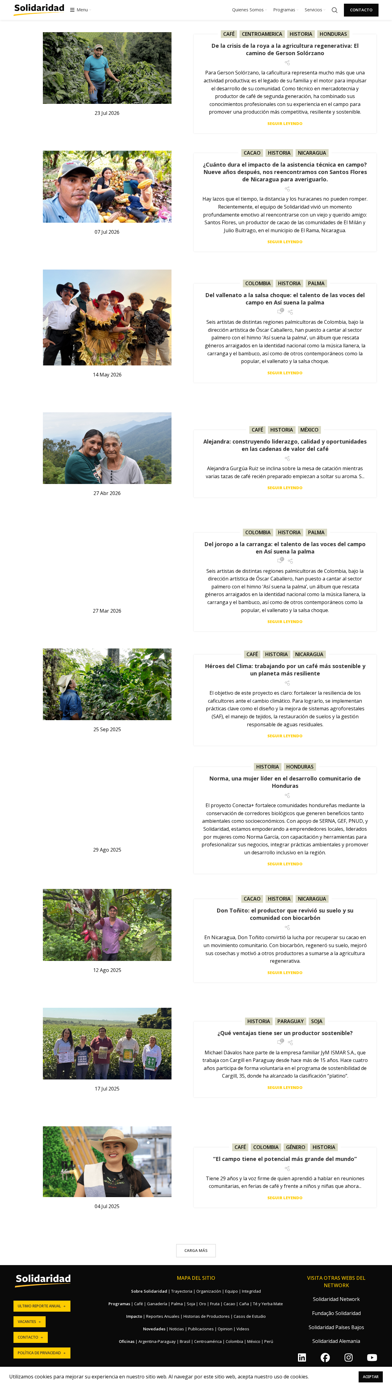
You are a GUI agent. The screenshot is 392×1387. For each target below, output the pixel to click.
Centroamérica (208, 1341)
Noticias (176, 1329)
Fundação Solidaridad (336, 1313)
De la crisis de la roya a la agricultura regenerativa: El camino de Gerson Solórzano (285, 49)
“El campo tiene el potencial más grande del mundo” (285, 1158)
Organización (208, 1291)
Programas (119, 1303)
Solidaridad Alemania (336, 1341)
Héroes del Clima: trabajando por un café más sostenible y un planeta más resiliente (285, 669)
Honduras (333, 34)
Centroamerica (262, 34)
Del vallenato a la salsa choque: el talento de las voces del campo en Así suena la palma (285, 298)
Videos (242, 1329)
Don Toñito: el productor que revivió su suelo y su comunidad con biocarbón (285, 914)
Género (295, 1147)
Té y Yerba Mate (268, 1303)
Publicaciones (201, 1329)
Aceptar (371, 1376)
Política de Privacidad (39, 1352)
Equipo (231, 1291)
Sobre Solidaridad (149, 1291)
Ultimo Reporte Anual (39, 1306)
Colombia (258, 283)
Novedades (154, 1329)
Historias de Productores (206, 1316)
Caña (244, 1303)
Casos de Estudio (250, 1316)
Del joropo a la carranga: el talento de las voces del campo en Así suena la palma (285, 547)
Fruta (215, 1303)
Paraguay (290, 1021)
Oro (202, 1303)
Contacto (361, 10)
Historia (301, 34)
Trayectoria (181, 1291)
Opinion (225, 1329)
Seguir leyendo (285, 124)
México (309, 429)
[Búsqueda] (335, 10)
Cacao (252, 152)
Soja (316, 1021)
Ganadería (157, 1303)
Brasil (185, 1341)
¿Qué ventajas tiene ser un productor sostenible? (285, 1033)
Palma (316, 283)
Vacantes (27, 1321)
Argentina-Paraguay (157, 1341)
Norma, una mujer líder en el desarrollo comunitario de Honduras (285, 782)
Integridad (251, 1291)
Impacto (134, 1316)
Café (229, 34)
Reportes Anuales (162, 1316)
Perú (268, 1341)
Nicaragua (312, 152)
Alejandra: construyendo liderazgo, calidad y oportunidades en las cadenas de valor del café (285, 445)
